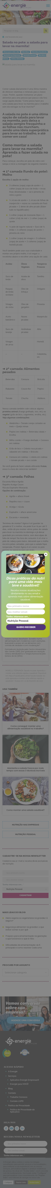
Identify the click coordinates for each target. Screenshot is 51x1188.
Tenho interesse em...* (18, 616)
